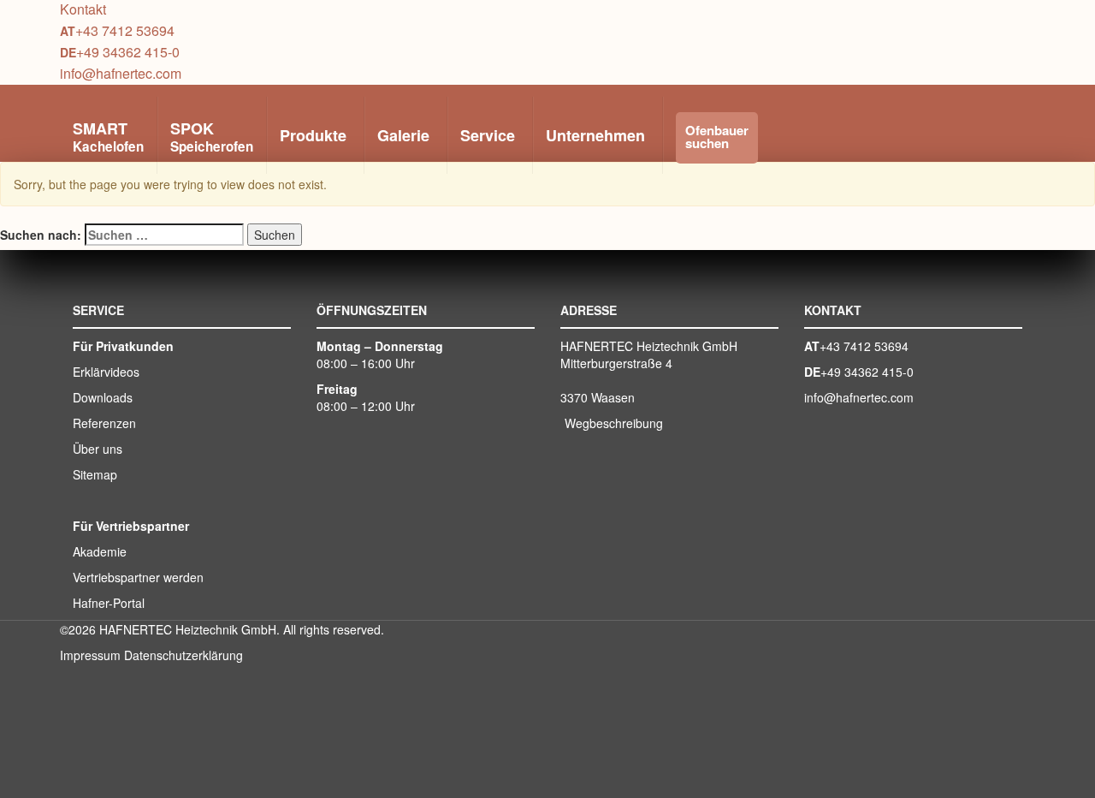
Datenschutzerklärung (183, 655)
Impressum (90, 655)
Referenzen (104, 423)
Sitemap (95, 474)
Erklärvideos (106, 371)
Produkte (313, 135)
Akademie (100, 551)
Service (487, 135)
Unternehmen (595, 135)
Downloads (103, 397)
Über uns (97, 448)
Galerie (403, 135)
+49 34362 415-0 (128, 52)
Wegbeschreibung (614, 423)
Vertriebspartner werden (138, 577)
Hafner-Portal (109, 602)
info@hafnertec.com (120, 73)
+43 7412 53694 (125, 30)
